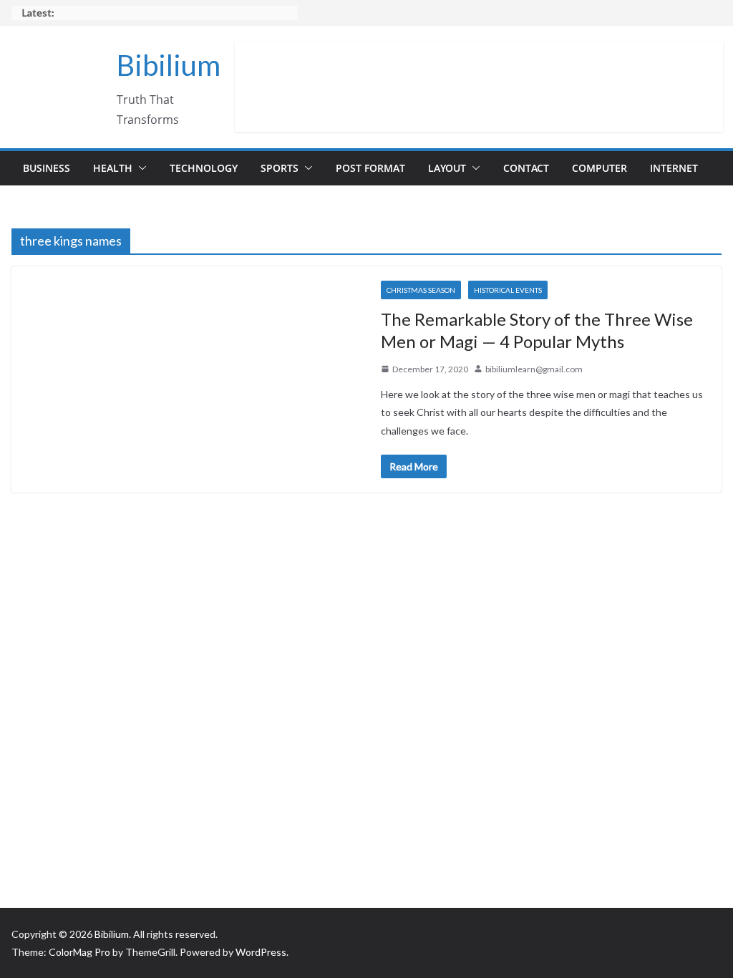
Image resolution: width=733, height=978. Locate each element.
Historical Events (508, 290)
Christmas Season (421, 290)
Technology (204, 168)
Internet (674, 168)
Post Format (370, 168)
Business (46, 168)
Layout (447, 168)
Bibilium (168, 65)
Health (112, 168)
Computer (599, 168)
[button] (139, 168)
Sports (279, 168)
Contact (526, 168)
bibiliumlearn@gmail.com (534, 369)
